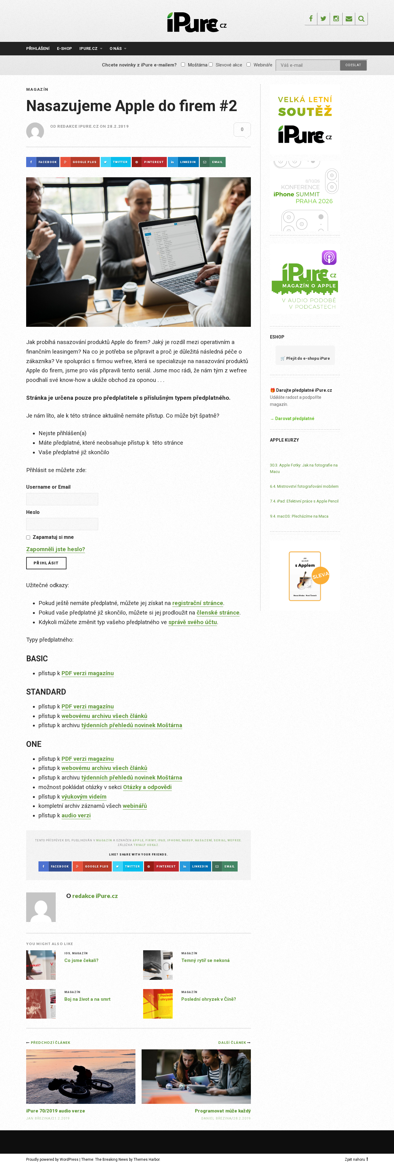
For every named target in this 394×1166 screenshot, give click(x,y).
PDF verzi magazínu (88, 673)
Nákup (187, 840)
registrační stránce (197, 603)
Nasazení (203, 840)
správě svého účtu (192, 622)
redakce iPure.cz (78, 126)
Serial (220, 840)
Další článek (232, 1042)
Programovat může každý (223, 1111)
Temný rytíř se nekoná (205, 960)
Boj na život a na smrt (87, 999)
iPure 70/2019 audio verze (55, 1111)
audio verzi (76, 815)
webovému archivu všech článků (104, 716)
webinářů (135, 806)
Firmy (150, 840)
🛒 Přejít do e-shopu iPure (305, 358)
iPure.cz (88, 48)
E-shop (64, 48)
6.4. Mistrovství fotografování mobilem (304, 486)
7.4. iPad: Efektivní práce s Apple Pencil (304, 501)
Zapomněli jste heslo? (55, 549)
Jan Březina (38, 1118)
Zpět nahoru (355, 1159)
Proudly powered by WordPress (52, 1159)
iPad (162, 840)
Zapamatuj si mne (53, 537)
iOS (67, 953)
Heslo (33, 512)
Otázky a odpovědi (147, 787)
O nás (116, 48)
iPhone (173, 840)
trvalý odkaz (146, 845)
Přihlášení (38, 48)
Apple (138, 840)
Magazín (37, 89)
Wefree (234, 840)
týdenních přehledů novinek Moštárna (131, 725)
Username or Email (48, 487)
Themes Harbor (146, 1159)
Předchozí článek (50, 1042)
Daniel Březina (216, 1118)
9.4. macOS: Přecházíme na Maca (299, 516)
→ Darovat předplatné (292, 418)
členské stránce (218, 612)
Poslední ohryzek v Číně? (208, 999)
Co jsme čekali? (81, 960)
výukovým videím (84, 796)
